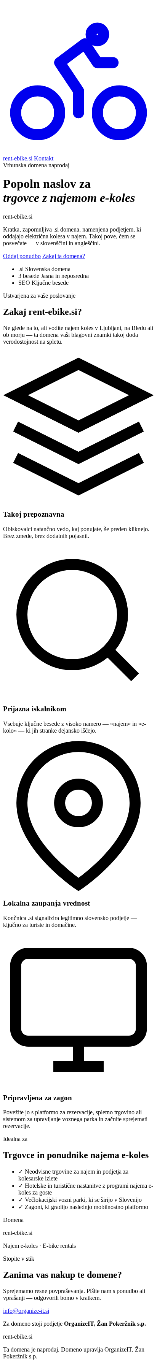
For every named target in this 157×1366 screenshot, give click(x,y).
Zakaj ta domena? (63, 256)
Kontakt (43, 158)
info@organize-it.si (26, 1310)
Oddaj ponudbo (22, 256)
